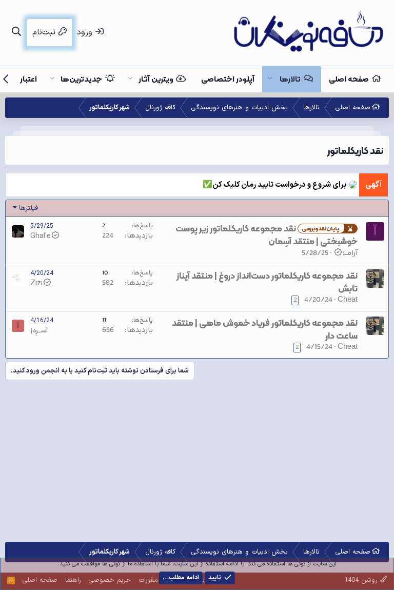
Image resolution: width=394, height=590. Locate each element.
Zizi (36, 283)
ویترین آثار (156, 79)
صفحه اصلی (349, 79)
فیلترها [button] (28, 208)
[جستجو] (16, 32)
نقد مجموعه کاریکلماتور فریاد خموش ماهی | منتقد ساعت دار (265, 329)
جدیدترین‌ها (81, 79)
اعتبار (28, 79)
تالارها (290, 79)
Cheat (348, 300)
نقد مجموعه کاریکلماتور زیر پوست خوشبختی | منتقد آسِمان (266, 235)
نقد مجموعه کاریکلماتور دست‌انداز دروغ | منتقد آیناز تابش (267, 282)
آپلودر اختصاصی (227, 79)
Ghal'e (40, 236)
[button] (269, 79)
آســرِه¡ (39, 330)
